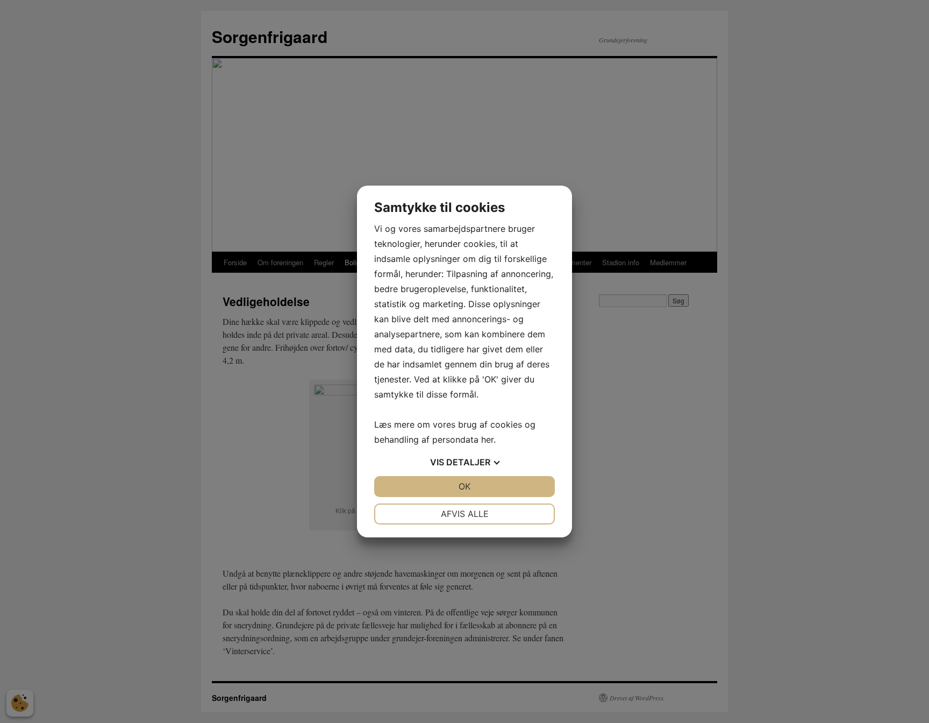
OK (464, 486)
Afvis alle (465, 513)
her (487, 439)
